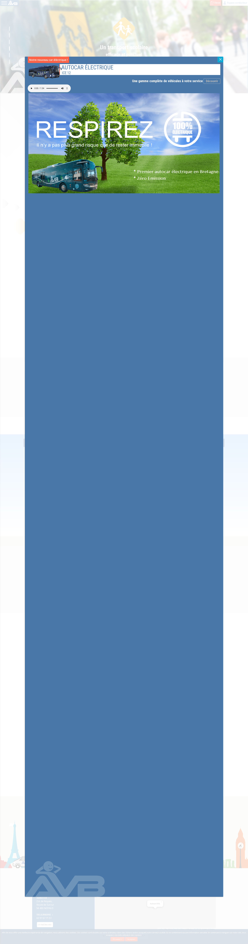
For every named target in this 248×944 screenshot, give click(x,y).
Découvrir (212, 81)
